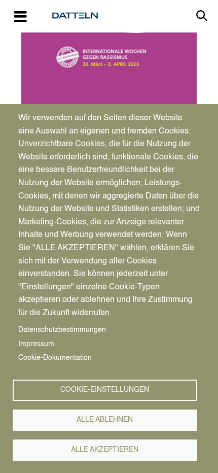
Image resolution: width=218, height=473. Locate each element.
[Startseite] (79, 16)
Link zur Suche (202, 16)
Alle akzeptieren (104, 450)
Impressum (36, 344)
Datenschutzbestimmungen (62, 330)
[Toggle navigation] (20, 16)
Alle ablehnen (105, 420)
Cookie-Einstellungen (104, 390)
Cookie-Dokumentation (55, 358)
